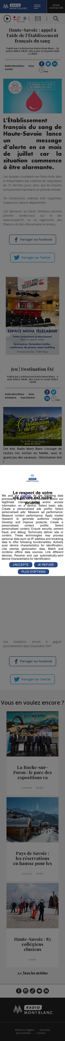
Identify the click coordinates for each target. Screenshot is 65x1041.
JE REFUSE (46, 564)
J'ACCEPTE (21, 564)
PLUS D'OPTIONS (33, 572)
